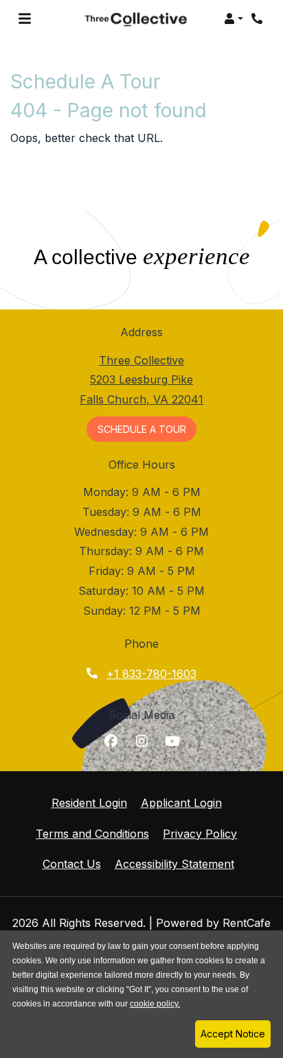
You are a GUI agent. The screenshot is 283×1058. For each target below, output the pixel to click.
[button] (234, 18)
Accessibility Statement (174, 863)
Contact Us (72, 864)
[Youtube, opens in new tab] (172, 741)
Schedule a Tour (147, 429)
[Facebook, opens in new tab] (110, 741)
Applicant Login (181, 802)
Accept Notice (233, 1033)
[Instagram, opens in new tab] (141, 741)
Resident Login (89, 802)
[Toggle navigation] (24, 18)
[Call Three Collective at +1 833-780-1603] (258, 18)
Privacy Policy (200, 833)
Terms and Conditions (92, 833)
